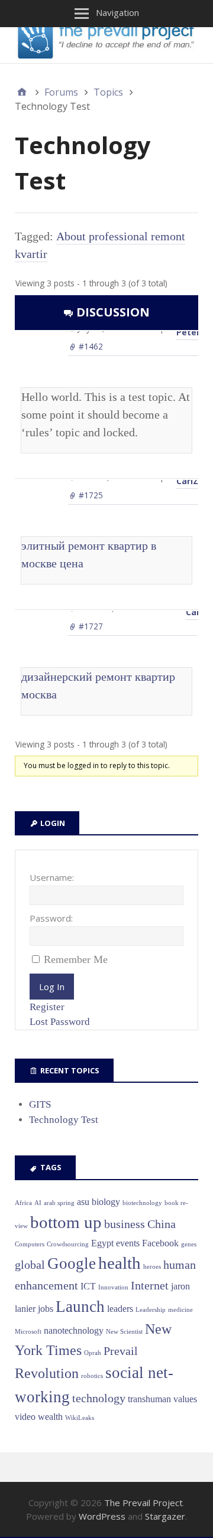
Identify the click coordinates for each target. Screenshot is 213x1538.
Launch (80, 1306)
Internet (150, 1285)
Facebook (160, 1243)
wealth (50, 1417)
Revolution (47, 1373)
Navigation (117, 12)
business (124, 1223)
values (185, 1399)
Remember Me (76, 959)
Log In (51, 986)
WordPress (102, 1516)
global (30, 1264)
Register (47, 1007)
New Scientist (124, 1331)
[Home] (22, 92)
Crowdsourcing (68, 1244)
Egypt (102, 1243)
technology (98, 1398)
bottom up (66, 1222)
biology (106, 1202)
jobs (45, 1309)
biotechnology (142, 1203)
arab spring (59, 1203)
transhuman (149, 1399)
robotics (92, 1376)
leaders (120, 1309)
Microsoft (28, 1331)
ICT (88, 1286)
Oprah (92, 1353)
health (119, 1262)
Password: (51, 918)
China (161, 1223)
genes (188, 1244)
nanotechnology (74, 1330)
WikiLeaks (79, 1418)
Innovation (113, 1287)
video (25, 1417)
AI (37, 1203)
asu (83, 1202)
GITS (40, 1104)
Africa (23, 1203)
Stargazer (165, 1516)
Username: (52, 877)
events (128, 1243)
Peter (188, 332)
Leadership (150, 1310)
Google (71, 1263)
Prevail (121, 1350)
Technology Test (63, 1119)
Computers (29, 1244)
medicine (180, 1310)
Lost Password (60, 1021)
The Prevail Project (143, 1502)
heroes (152, 1266)
